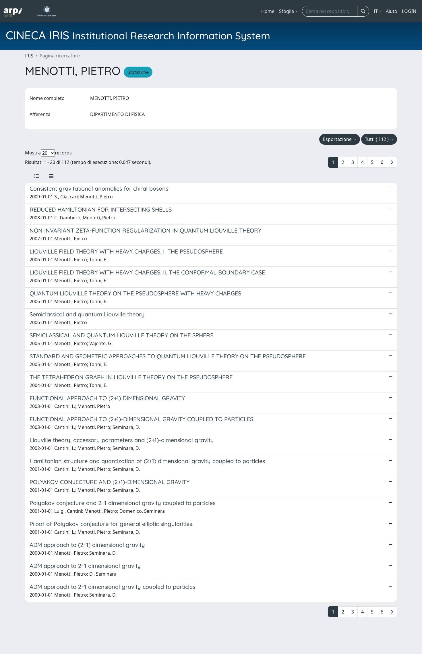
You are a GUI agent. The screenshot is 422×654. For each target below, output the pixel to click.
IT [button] (376, 11)
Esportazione (338, 139)
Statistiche (138, 72)
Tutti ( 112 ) (377, 139)
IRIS (29, 56)
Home (267, 11)
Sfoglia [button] (286, 11)
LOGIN (409, 11)
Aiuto (391, 11)
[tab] (37, 176)
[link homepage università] (47, 11)
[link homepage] (15, 11)
